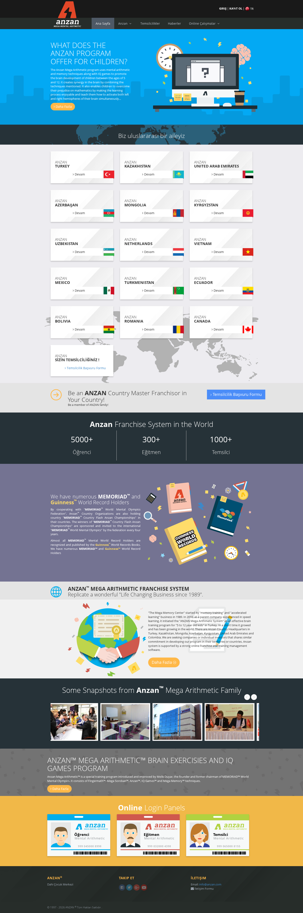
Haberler (174, 23)
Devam (79, 174)
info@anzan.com (210, 884)
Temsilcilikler (150, 23)
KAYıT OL (236, 8)
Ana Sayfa (103, 23)
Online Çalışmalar (202, 23)
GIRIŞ (223, 8)
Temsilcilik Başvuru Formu (86, 368)
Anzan (123, 23)
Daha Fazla (63, 106)
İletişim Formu (204, 889)
